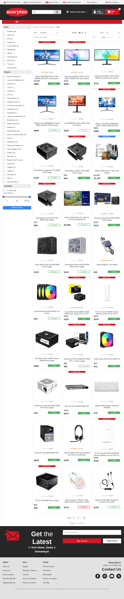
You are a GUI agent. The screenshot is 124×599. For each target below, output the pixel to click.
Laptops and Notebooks (16, 116)
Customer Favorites (47, 27)
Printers (11, 153)
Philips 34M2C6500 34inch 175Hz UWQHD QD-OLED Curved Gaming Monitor (47, 78)
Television (11, 174)
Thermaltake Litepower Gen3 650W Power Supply (77, 172)
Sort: (35, 33)
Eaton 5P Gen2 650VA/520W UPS (77, 406)
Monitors (11, 127)
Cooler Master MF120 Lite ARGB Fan (107, 359)
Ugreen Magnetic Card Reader (106, 265)
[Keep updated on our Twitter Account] (118, 576)
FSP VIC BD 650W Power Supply (47, 500)
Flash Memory (13, 98)
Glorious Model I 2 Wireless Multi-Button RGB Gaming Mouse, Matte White (77, 502)
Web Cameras (13, 182)
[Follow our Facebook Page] (97, 576)
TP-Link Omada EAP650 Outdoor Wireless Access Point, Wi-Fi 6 (107, 313)
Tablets (10, 171)
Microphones (12, 120)
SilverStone (12, 57)
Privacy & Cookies (29, 583)
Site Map (46, 583)
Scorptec (11, 31)
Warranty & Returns (30, 570)
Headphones (12, 109)
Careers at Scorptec (50, 579)
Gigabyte (11, 49)
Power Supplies (14, 149)
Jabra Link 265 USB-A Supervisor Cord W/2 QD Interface (107, 501)
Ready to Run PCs (15, 160)
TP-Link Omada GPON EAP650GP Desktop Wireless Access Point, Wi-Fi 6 (107, 455)
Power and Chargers (15, 145)
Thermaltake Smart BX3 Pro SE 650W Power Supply (47, 219)
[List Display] (86, 33)
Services (26, 575)
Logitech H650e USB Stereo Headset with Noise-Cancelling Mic (77, 454)
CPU (10, 95)
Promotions (47, 570)
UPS (9, 178)
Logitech (11, 42)
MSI (10, 39)
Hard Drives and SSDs (15, 105)
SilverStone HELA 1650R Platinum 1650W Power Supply (47, 359)
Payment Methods (9, 579)
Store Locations (8, 575)
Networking (12, 142)
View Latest (112, 541)
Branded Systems (14, 76)
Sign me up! (82, 541)
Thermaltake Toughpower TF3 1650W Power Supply (47, 171)
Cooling (11, 91)
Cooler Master (13, 46)
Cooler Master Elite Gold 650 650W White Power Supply (77, 266)
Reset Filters (17, 207)
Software (11, 167)
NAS (9, 138)
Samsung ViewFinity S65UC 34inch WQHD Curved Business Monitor (106, 77)
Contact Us (7, 570)
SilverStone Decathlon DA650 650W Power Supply (107, 219)
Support (25, 566)
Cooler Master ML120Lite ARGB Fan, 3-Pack (47, 312)
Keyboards (12, 113)
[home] (17, 12)
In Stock (11, 190)
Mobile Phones (13, 124)
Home (35, 27)
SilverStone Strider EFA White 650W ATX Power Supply (47, 407)
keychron (11, 60)
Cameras (11, 84)
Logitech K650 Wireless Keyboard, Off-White (107, 407)
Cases (10, 87)
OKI (9, 53)
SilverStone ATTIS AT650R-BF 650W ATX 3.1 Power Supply (77, 360)
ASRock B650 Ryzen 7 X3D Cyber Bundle (107, 172)
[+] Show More (12, 68)
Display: (75, 33)
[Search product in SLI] (57, 12)
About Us (6, 566)
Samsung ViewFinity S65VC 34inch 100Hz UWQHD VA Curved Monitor (76, 77)
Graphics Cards (13, 102)
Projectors (11, 156)
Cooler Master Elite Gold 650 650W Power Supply (47, 266)
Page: (104, 37)
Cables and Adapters (15, 80)
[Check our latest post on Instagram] (104, 576)
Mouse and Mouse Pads (16, 134)
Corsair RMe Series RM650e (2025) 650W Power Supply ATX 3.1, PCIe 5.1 (77, 314)
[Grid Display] (80, 33)
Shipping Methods (9, 583)
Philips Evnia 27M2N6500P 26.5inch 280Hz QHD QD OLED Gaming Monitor (47, 125)
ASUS (10, 35)
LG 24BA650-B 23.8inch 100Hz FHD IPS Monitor (77, 124)
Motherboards (13, 131)
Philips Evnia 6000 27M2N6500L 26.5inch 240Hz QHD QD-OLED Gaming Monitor (107, 126)
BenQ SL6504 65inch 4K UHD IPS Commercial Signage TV (77, 218)
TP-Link (10, 64)
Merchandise (47, 575)
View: (102, 33)
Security (11, 164)
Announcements (48, 566)
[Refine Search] (94, 37)
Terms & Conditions (30, 579)
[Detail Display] (83, 33)
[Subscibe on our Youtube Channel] (111, 576)
